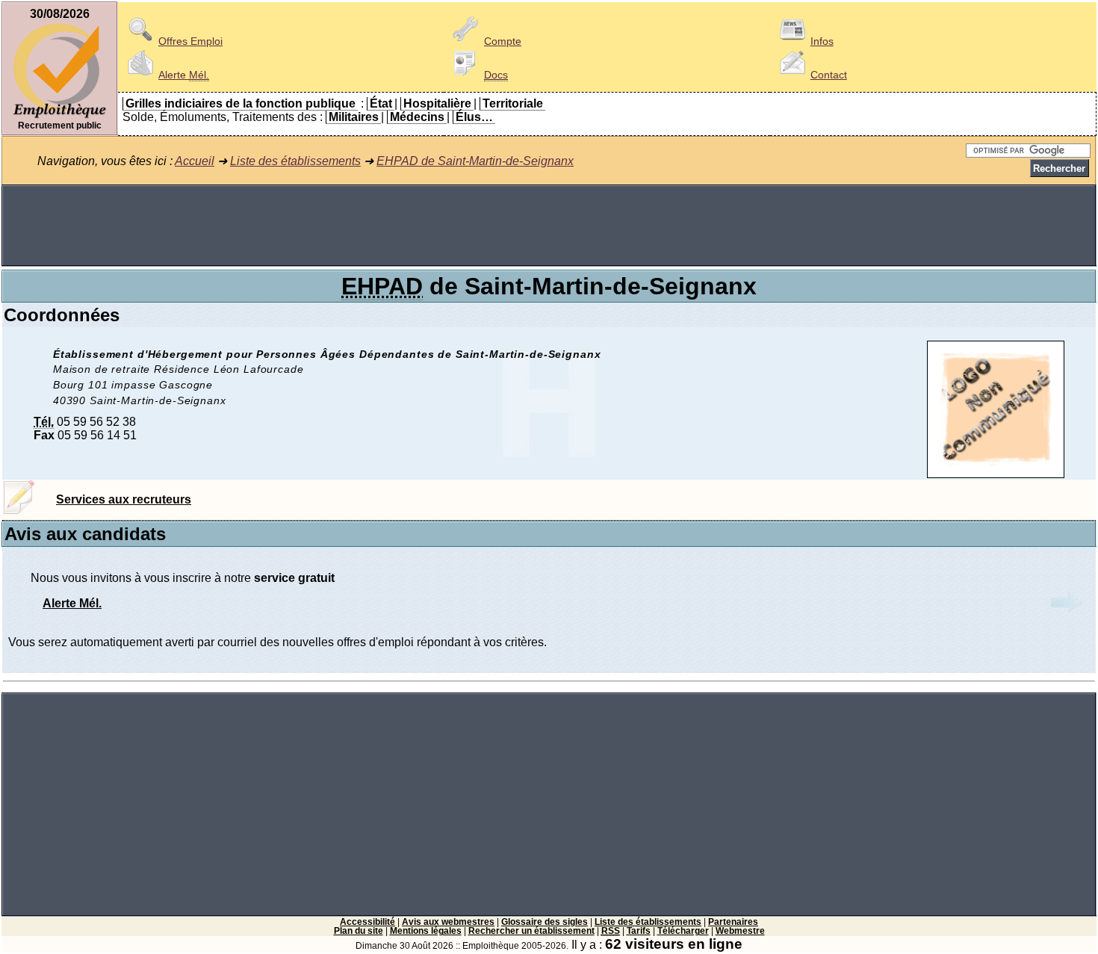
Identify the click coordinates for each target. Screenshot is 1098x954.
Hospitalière (437, 103)
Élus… (474, 117)
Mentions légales (426, 930)
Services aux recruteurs (123, 499)
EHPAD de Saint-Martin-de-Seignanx (475, 161)
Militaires (354, 117)
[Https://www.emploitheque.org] (59, 117)
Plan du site (358, 930)
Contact (828, 75)
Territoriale (513, 103)
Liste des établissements (295, 161)
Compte (502, 41)
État (381, 103)
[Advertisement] (549, 225)
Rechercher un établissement (531, 930)
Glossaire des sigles (544, 921)
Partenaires (733, 921)
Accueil (194, 161)
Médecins (417, 117)
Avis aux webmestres (448, 921)
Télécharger (683, 930)
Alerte (183, 75)
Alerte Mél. (72, 603)
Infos (822, 41)
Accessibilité (367, 921)
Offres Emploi (190, 41)
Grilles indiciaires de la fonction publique (240, 103)
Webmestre (740, 930)
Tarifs (639, 930)
